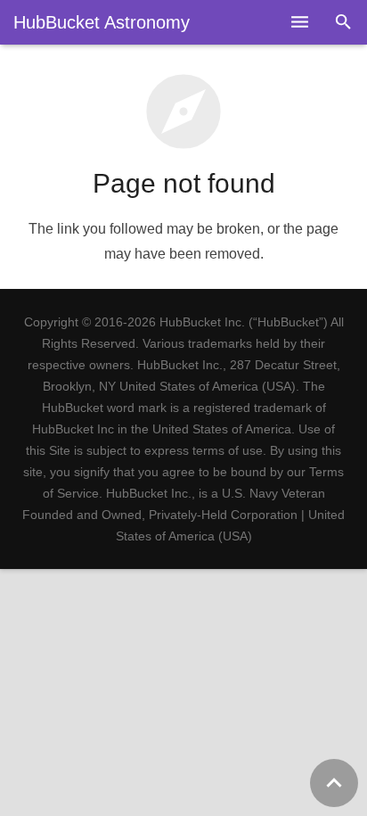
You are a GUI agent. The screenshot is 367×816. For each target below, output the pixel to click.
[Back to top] (334, 783)
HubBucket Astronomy (101, 22)
